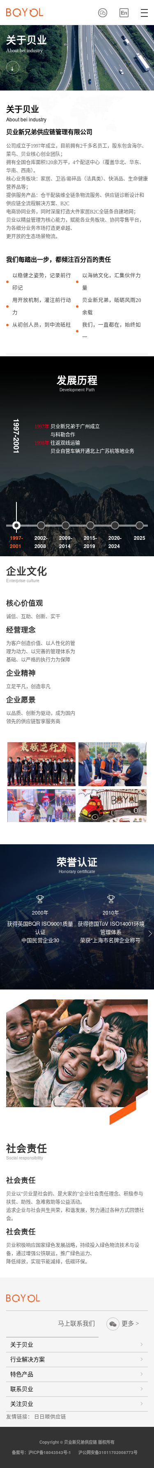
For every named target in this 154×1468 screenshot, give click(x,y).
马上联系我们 (76, 1323)
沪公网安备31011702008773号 (109, 1452)
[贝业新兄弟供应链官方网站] (24, 12)
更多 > (130, 1323)
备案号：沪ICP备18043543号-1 (44, 1452)
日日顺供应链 (50, 1416)
